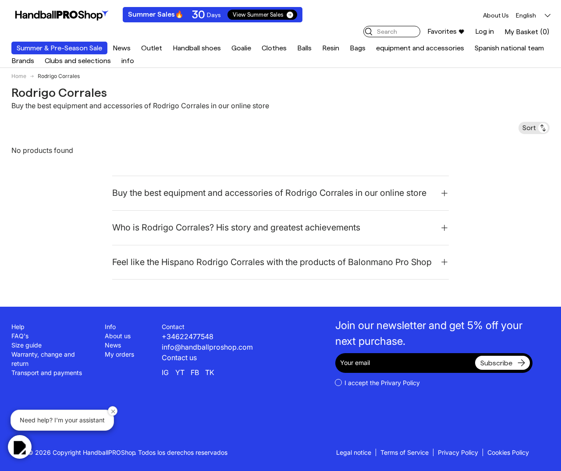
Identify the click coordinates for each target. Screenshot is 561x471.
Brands (22, 60)
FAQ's (19, 336)
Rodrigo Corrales (59, 76)
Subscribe (496, 363)
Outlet (151, 48)
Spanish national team (509, 48)
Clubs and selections (78, 60)
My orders (119, 354)
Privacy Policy (458, 452)
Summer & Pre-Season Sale (59, 48)
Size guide (26, 345)
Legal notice (353, 452)
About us (118, 336)
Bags (358, 48)
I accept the (382, 382)
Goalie (241, 48)
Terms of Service (404, 452)
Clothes (274, 48)
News (122, 48)
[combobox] (391, 31)
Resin (330, 48)
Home (18, 76)
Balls (304, 48)
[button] (527, 31)
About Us (496, 15)
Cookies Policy (508, 452)
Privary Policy (400, 382)
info (127, 60)
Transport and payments (46, 372)
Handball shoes (197, 48)
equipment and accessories (420, 48)
